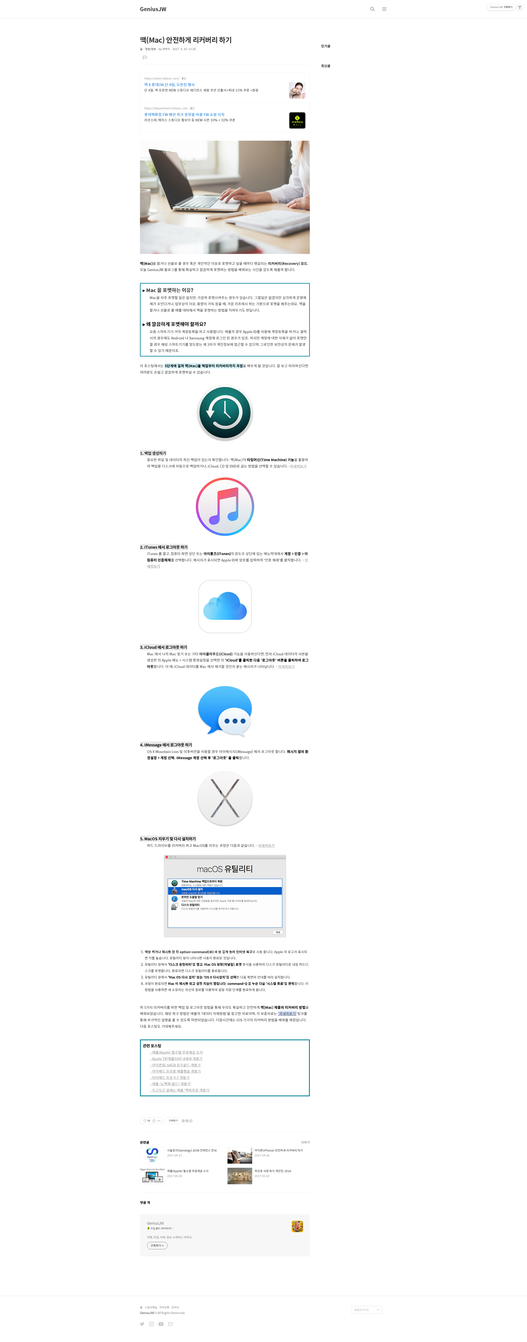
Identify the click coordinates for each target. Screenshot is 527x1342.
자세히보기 (298, 466)
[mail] (170, 1324)
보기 (157, 566)
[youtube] (161, 1324)
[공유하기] (153, 1121)
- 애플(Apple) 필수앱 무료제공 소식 (176, 1052)
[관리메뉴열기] (520, 7)
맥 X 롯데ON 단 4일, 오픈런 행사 (169, 84)
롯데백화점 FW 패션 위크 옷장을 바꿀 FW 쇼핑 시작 (184, 114)
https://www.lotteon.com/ (161, 78)
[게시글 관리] (159, 1121)
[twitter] (142, 1324)
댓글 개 (145, 1202)
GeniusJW (153, 9)
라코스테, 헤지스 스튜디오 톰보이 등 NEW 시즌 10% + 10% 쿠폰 (189, 119)
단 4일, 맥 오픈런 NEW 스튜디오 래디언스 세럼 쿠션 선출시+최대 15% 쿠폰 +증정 (201, 90)
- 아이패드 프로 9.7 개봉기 (169, 1077)
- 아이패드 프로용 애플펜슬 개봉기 (175, 1071)
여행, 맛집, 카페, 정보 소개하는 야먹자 (169, 1237)
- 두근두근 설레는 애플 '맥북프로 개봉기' (180, 1090)
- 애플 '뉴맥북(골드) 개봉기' (170, 1083)
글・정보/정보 (148, 49)
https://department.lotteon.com (166, 108)
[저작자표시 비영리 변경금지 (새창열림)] (186, 1120)
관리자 (175, 1307)
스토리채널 (151, 1307)
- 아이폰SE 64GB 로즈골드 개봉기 (175, 1065)
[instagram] (151, 1324)
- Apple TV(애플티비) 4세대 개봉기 (176, 1058)
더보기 (305, 1142)
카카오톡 (164, 1307)
